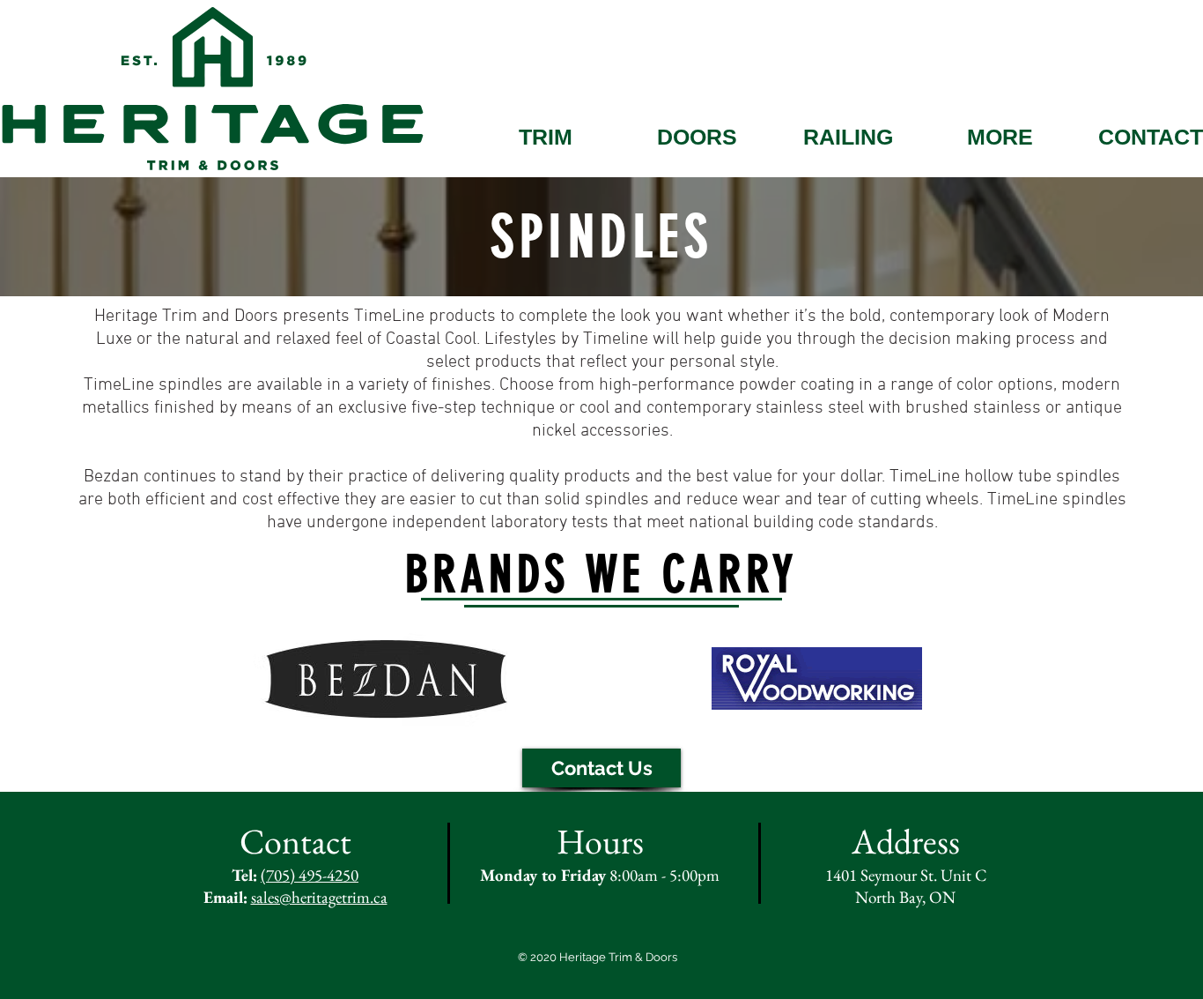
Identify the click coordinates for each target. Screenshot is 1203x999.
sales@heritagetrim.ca (319, 897)
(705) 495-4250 (309, 875)
